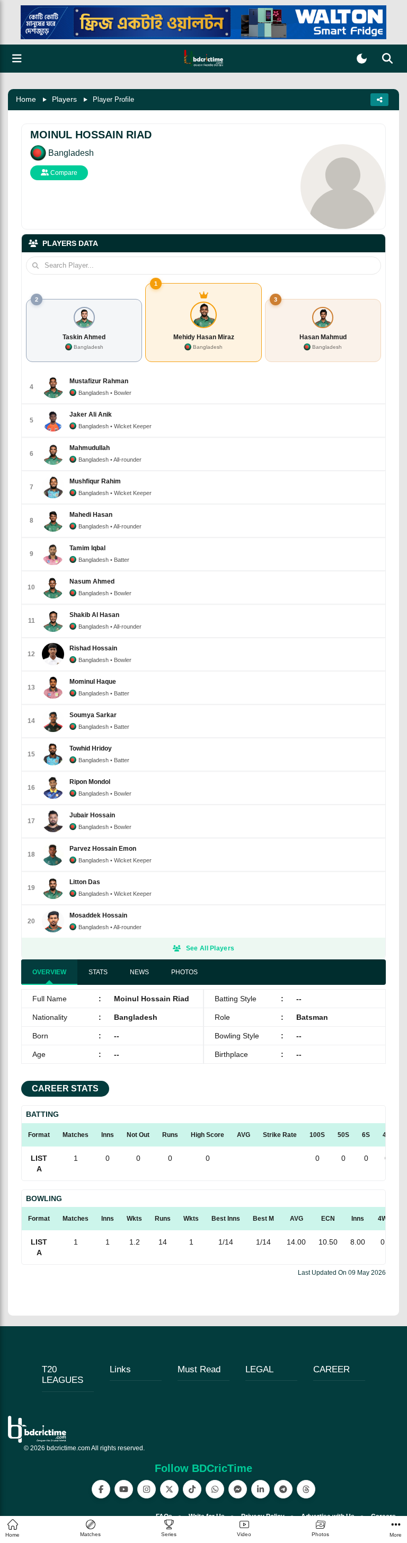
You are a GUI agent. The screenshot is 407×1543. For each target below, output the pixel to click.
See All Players (210, 948)
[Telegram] (283, 1489)
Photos (184, 972)
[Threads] (306, 1489)
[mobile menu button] (17, 58)
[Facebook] (101, 1489)
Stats (98, 972)
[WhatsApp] (215, 1489)
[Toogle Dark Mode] (362, 58)
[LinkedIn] (260, 1489)
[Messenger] (237, 1489)
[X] (169, 1489)
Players (64, 99)
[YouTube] (123, 1489)
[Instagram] (146, 1489)
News (139, 972)
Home (26, 99)
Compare (63, 173)
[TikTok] (192, 1489)
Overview (49, 972)
